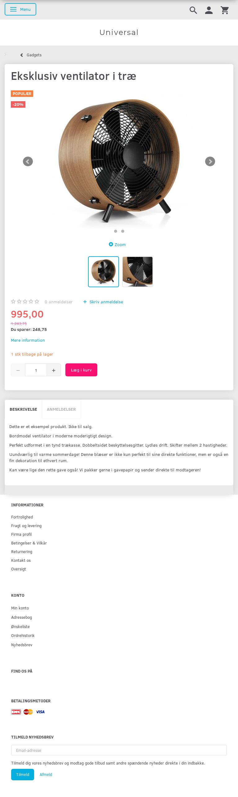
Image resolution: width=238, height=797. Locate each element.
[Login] (209, 9)
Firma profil (21, 534)
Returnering (21, 551)
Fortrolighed (22, 516)
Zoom (120, 244)
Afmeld (46, 774)
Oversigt (18, 568)
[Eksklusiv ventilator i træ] (119, 161)
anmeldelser (59, 302)
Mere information (28, 340)
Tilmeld (22, 774)
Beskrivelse (23, 409)
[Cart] (224, 9)
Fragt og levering (26, 525)
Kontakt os (21, 560)
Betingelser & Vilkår (29, 542)
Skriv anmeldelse (105, 302)
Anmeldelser (61, 409)
